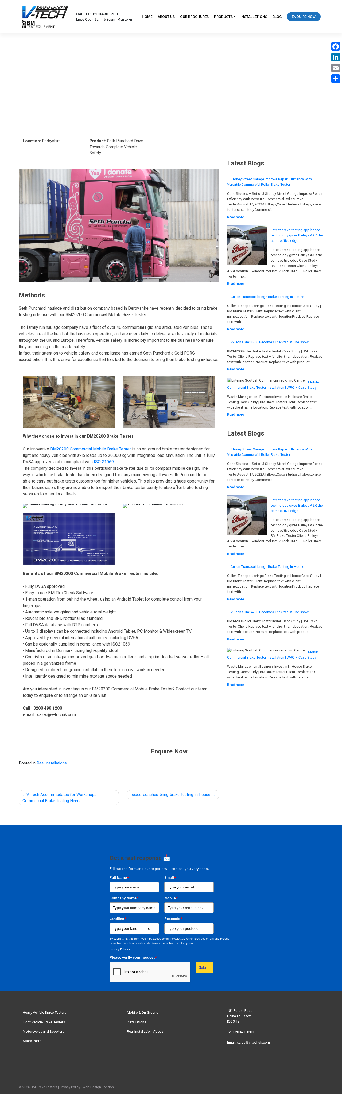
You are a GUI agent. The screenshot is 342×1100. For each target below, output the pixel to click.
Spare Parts (32, 1041)
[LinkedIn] (335, 57)
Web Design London (98, 1087)
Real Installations (52, 763)
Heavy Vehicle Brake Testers (44, 1012)
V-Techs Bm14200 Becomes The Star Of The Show (270, 342)
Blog (277, 17)
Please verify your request (133, 957)
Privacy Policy (70, 1087)
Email (170, 877)
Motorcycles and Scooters (43, 1031)
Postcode (173, 918)
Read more (244, 218)
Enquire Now (304, 17)
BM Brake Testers (44, 1087)
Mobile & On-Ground (142, 1012)
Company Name (124, 898)
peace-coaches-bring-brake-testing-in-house (170, 794)
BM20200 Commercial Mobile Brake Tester (90, 449)
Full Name (119, 877)
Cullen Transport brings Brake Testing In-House (267, 297)
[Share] (335, 78)
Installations (253, 17)
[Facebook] (335, 46)
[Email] (335, 68)
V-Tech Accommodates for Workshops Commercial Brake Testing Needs (59, 797)
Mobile (171, 898)
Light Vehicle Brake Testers (44, 1022)
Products (223, 17)
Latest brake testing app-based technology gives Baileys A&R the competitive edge (297, 235)
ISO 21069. (104, 461)
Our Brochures (194, 17)
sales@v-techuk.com (253, 1042)
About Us (166, 17)
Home (147, 17)
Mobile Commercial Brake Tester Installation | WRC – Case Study (273, 385)
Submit (205, 967)
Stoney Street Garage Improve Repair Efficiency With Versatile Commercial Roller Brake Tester (269, 181)
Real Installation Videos (145, 1031)
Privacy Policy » (120, 949)
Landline (118, 918)
